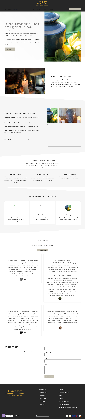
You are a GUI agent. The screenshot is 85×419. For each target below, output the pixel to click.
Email (46, 358)
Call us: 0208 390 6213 (75, 9)
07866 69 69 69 (16, 9)
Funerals (42, 395)
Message (46, 364)
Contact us (42, 401)
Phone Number (48, 352)
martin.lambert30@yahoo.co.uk (69, 407)
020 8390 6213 (65, 401)
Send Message (49, 376)
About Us (42, 404)
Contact (51, 9)
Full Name (47, 346)
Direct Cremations (42, 392)
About (38, 9)
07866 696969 (65, 404)
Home (33, 9)
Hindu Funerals (42, 398)
